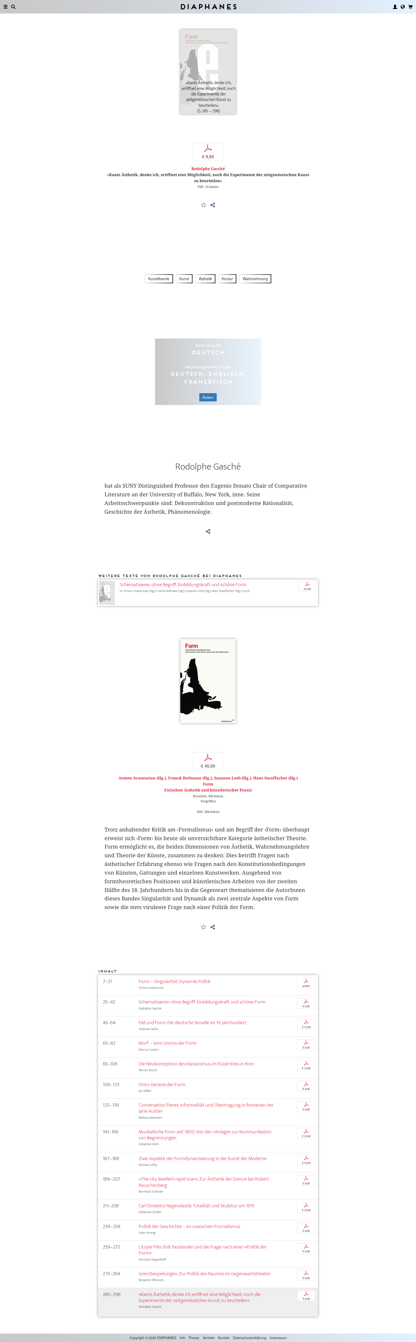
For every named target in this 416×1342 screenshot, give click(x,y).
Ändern (208, 397)
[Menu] (5, 6)
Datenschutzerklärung (249, 1337)
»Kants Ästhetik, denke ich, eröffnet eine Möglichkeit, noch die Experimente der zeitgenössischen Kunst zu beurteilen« (199, 1297)
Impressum (278, 1337)
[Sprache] (403, 6)
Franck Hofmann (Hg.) (190, 778)
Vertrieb (208, 1337)
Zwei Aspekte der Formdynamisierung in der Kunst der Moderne (203, 1158)
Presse (194, 1337)
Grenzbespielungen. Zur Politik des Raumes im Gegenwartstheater (205, 1273)
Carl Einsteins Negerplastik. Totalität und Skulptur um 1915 (196, 1206)
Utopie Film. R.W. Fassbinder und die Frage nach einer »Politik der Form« (202, 1250)
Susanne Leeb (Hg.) (232, 778)
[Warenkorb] (410, 6)
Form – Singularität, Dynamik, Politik (174, 981)
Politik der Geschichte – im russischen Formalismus (189, 1226)
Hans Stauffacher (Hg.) (275, 778)
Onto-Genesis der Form (162, 1084)
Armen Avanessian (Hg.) (142, 778)
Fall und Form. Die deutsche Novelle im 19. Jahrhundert (193, 1022)
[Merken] (204, 205)
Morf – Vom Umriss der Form (167, 1043)
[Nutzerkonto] (395, 6)
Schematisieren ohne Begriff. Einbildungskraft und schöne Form (183, 584)
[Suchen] (13, 6)
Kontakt (223, 1337)
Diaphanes (208, 7)
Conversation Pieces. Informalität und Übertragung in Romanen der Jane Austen (206, 1108)
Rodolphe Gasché (208, 168)
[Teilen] (212, 205)
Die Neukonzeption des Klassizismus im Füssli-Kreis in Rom (196, 1064)
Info (182, 1337)
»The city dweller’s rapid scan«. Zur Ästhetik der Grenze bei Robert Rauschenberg (204, 1182)
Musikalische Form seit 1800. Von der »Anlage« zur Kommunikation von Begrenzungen (205, 1135)
